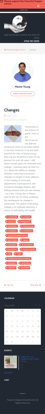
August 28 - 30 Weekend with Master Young (30, 359)
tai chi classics (27, 245)
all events (8, 373)
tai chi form (12, 249)
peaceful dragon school (17, 235)
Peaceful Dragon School (15, 50)
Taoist (19, 254)
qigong (25, 240)
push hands (12, 240)
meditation (12, 231)
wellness (11, 268)
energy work (25, 221)
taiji (9, 254)
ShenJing (34, 285)
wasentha (12, 263)
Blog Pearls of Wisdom (17, 120)
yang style (25, 268)
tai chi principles (29, 249)
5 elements (12, 217)
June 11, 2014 (12, 116)
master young (28, 226)
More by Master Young (22, 94)
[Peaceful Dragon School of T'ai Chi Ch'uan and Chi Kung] (15, 24)
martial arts (12, 226)
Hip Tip (10, 285)
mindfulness (27, 231)
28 (33, 337)
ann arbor (26, 217)
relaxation (12, 245)
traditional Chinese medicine (19, 258)
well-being (26, 263)
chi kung (11, 221)
